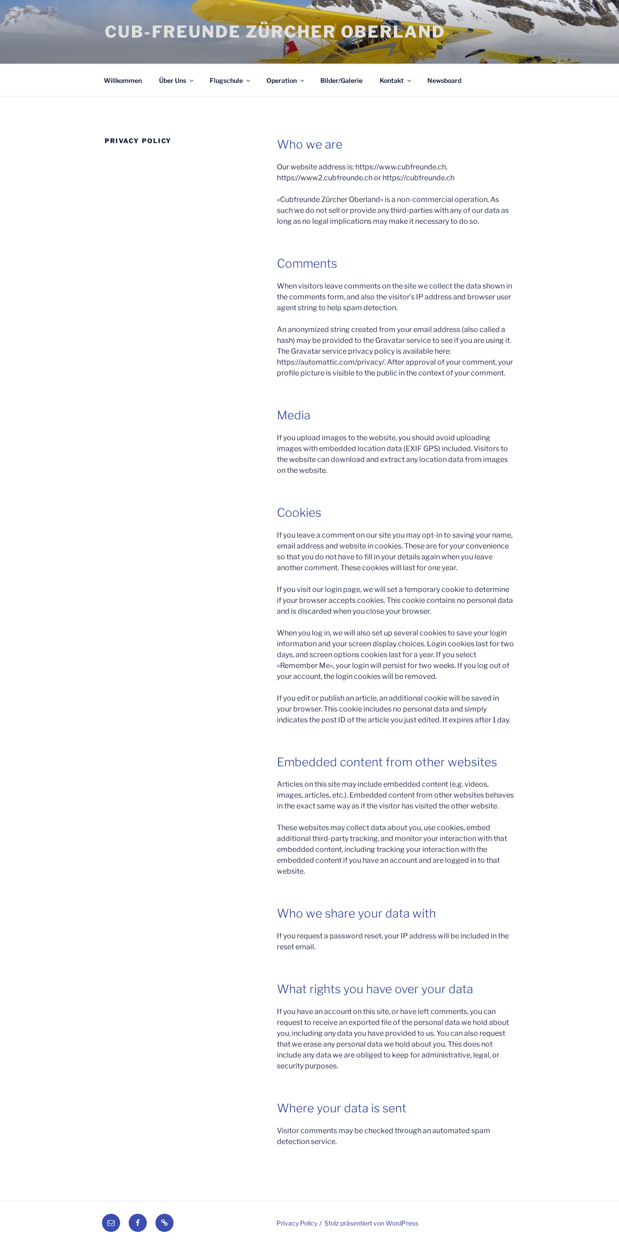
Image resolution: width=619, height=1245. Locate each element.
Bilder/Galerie (341, 80)
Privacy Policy (296, 1223)
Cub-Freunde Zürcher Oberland (275, 32)
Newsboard (444, 80)
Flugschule (226, 80)
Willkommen (123, 80)
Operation (281, 80)
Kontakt (392, 80)
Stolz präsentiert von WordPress (371, 1223)
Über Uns (172, 80)
